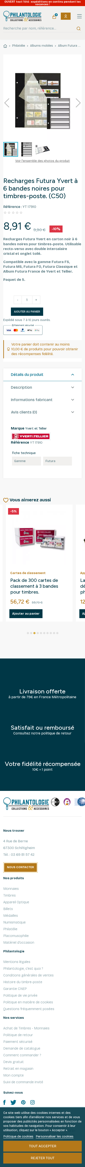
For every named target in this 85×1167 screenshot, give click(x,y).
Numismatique (14, 922)
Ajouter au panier (27, 311)
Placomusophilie (16, 936)
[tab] (42, 374)
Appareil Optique (16, 902)
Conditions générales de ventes (28, 975)
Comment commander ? (22, 1055)
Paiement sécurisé (17, 1042)
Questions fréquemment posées (28, 1009)
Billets (8, 909)
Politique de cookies (18, 1136)
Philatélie (10, 929)
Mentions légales (16, 962)
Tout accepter (42, 1146)
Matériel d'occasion (18, 942)
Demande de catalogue (21, 1048)
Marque (17, 428)
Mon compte (13, 1075)
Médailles (10, 916)
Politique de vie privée (20, 995)
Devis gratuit (13, 1062)
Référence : (12, 207)
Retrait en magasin (18, 1069)
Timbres (9, 895)
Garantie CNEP (15, 989)
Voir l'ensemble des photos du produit (42, 161)
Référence (20, 442)
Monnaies (11, 889)
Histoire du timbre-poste (22, 982)
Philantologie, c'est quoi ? (23, 968)
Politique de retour (18, 1035)
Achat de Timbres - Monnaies (26, 1028)
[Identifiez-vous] (66, 16)
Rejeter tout (42, 1158)
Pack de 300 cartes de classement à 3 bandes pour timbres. (34, 586)
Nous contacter (20, 867)
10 (57, 633)
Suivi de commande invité (23, 1082)
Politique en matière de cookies (28, 1002)
